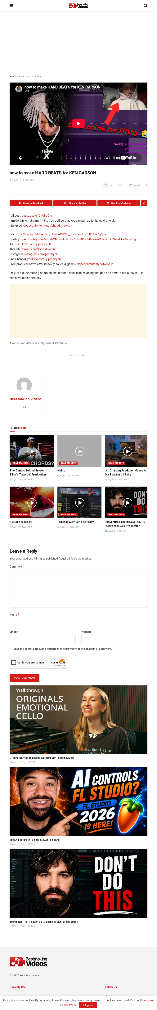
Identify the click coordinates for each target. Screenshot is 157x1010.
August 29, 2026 (18, 480)
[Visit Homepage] (78, 6)
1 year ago (28, 179)
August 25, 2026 (66, 527)
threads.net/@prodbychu (38, 249)
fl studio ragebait (21, 522)
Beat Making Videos (26, 399)
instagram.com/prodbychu (41, 254)
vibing (61, 470)
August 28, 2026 (114, 480)
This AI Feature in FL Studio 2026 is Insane (35, 839)
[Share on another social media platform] (144, 203)
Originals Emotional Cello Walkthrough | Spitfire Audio (42, 757)
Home (13, 76)
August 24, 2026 (114, 531)
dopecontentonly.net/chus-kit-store (47, 225)
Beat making (35, 76)
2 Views (13, 762)
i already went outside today (75, 522)
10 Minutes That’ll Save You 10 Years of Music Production (44, 921)
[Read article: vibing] (79, 451)
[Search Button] (145, 5)
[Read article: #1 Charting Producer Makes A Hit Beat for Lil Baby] (127, 451)
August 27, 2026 (18, 527)
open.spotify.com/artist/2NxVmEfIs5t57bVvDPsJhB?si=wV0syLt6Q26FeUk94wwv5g (78, 239)
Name (15, 614)
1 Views (13, 926)
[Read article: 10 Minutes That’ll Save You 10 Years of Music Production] (127, 502)
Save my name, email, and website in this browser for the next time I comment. (62, 648)
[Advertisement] (78, 44)
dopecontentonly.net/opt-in (95, 264)
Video (22, 76)
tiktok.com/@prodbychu (36, 244)
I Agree (88, 1005)
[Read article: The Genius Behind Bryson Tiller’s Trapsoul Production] (32, 451)
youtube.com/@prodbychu (44, 259)
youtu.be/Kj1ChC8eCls (37, 215)
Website (86, 631)
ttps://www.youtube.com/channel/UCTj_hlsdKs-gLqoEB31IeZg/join (62, 234)
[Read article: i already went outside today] (79, 502)
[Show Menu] (11, 5)
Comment (17, 566)
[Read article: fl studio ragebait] (32, 502)
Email (14, 631)
